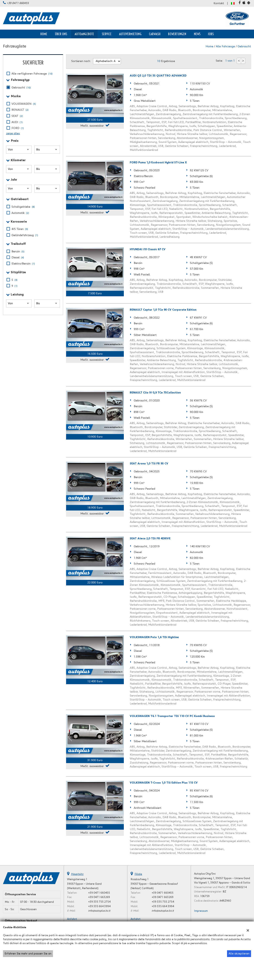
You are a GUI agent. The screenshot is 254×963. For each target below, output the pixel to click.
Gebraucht (21, 87)
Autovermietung (130, 34)
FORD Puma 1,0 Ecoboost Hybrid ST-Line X (158, 162)
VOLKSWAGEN (24, 104)
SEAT (17, 116)
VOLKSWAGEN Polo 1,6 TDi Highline (154, 637)
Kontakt (219, 3)
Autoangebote (84, 34)
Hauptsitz (77, 874)
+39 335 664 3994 (99, 906)
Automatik (20, 213)
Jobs (211, 34)
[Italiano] (233, 3)
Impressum (201, 911)
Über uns (61, 34)
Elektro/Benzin (23, 263)
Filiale (138, 874)
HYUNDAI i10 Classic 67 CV (147, 249)
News (197, 34)
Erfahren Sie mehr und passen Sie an (28, 953)
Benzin (18, 251)
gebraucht (244, 46)
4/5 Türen (20, 229)
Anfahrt (72, 919)
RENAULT (20, 110)
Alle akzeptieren (239, 953)
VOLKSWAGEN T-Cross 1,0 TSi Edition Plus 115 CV (164, 782)
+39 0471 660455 (18, 3)
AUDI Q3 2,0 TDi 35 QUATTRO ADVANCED (158, 75)
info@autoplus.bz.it (99, 910)
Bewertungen (177, 34)
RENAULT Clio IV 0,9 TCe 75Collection (155, 392)
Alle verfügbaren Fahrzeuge (32, 73)
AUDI (17, 122)
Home (43, 34)
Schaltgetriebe (23, 206)
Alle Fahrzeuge (225, 46)
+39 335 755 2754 (99, 901)
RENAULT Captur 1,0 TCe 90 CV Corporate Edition (163, 309)
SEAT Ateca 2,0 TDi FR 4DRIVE (150, 538)
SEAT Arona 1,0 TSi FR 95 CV (149, 463)
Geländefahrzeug (25, 235)
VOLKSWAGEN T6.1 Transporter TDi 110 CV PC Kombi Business (172, 716)
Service (107, 34)
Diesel (18, 257)
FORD (18, 128)
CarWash (155, 34)
